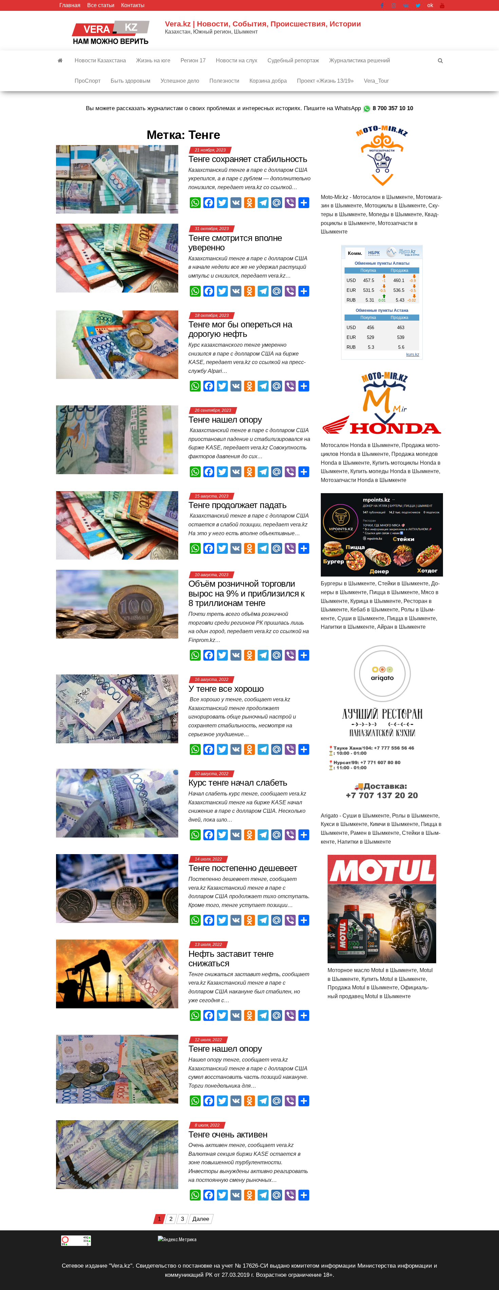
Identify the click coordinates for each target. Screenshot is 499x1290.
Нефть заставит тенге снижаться (231, 959)
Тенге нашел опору (225, 420)
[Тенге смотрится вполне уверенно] (117, 258)
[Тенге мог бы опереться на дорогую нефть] (117, 344)
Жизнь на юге (153, 60)
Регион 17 (193, 60)
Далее (200, 1219)
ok (430, 5)
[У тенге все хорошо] (117, 708)
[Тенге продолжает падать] (117, 525)
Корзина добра (268, 81)
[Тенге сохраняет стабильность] (117, 179)
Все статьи (100, 5)
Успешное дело (180, 81)
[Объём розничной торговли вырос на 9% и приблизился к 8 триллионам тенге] (117, 604)
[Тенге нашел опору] (117, 439)
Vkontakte (406, 5)
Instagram (394, 5)
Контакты (133, 5)
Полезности (224, 81)
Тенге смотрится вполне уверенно (235, 243)
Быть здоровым (130, 81)
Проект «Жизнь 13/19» (325, 81)
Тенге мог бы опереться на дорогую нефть (240, 329)
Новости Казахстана (100, 60)
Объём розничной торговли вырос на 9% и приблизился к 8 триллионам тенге (246, 593)
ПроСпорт (87, 81)
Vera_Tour (376, 81)
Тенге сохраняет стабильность (247, 159)
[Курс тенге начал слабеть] (117, 803)
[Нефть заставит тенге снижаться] (117, 973)
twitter (418, 5)
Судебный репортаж (293, 60)
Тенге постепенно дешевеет (243, 868)
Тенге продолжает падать (237, 505)
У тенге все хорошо (226, 689)
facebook (382, 5)
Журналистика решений (359, 60)
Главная (69, 5)
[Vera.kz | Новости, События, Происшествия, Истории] (60, 61)
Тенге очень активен (229, 1134)
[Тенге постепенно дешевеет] (117, 888)
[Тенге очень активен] (117, 1154)
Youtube (442, 5)
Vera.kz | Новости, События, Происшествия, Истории (263, 24)
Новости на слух (236, 60)
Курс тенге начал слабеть (239, 783)
